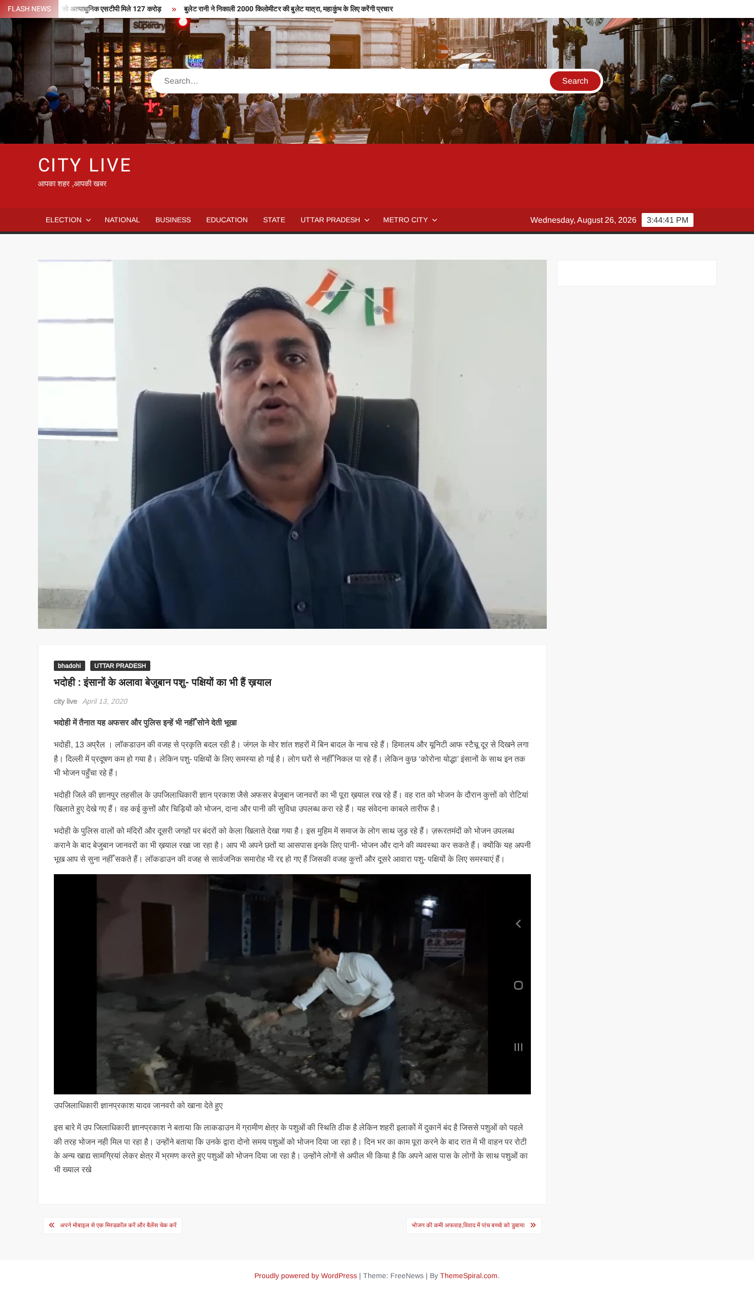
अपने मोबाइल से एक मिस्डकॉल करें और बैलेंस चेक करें (118, 1225)
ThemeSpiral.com (469, 1275)
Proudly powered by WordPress (305, 1275)
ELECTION (64, 220)
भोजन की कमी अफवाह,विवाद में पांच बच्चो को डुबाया (468, 1225)
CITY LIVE (85, 165)
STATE (274, 220)
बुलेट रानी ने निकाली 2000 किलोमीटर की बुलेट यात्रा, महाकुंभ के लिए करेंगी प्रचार (288, 9)
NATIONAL (122, 220)
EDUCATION (227, 220)
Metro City (405, 220)
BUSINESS (173, 220)
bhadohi (69, 665)
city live (65, 701)
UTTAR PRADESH (330, 220)
